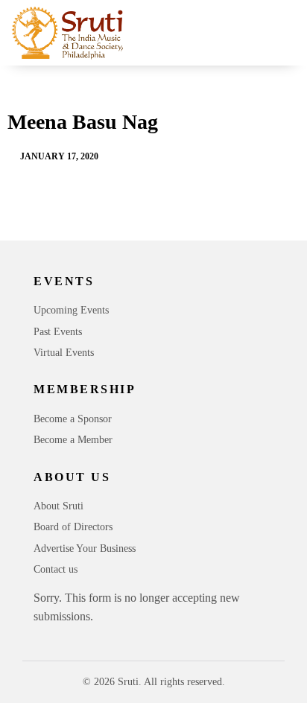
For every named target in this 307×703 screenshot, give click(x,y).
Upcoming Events (71, 310)
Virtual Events (64, 352)
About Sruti (58, 506)
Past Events (58, 331)
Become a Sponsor (73, 418)
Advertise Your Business (85, 548)
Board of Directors (73, 526)
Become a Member (73, 439)
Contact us (55, 569)
